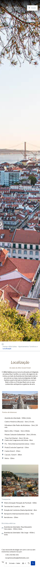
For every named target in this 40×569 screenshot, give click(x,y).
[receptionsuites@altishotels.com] (3, 558)
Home (5, 346)
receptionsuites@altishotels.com (17, 558)
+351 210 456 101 (12, 555)
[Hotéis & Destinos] (3, 8)
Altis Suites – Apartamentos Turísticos (23, 346)
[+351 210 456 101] (3, 555)
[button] (33, 563)
